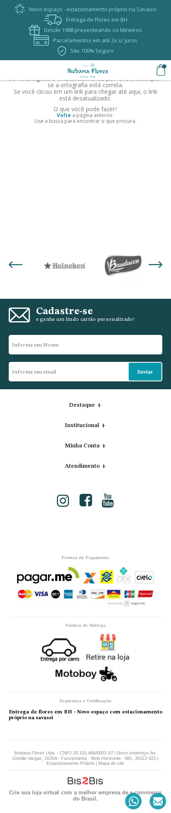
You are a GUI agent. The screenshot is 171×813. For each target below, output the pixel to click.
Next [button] (155, 265)
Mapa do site (111, 763)
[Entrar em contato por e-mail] (156, 801)
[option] (57, 265)
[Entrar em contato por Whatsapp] (134, 801)
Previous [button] (15, 265)
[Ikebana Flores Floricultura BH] (88, 70)
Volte (64, 115)
